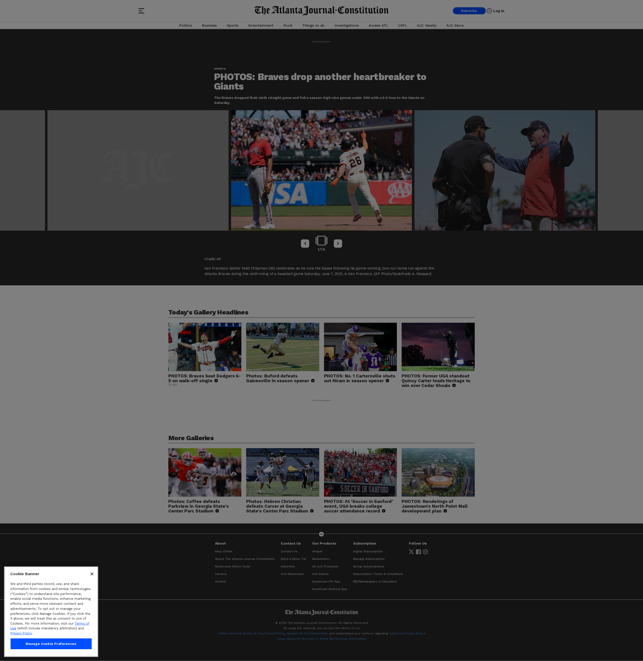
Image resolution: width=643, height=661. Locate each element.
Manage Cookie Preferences (51, 644)
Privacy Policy (21, 633)
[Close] (91, 573)
